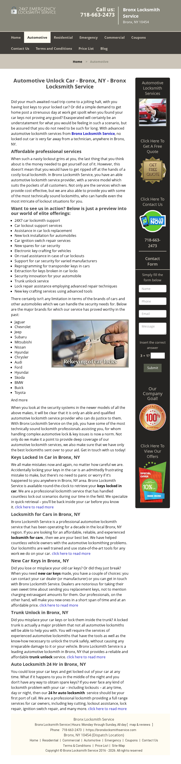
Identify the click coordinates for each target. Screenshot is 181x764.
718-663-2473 (97, 14)
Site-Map (118, 745)
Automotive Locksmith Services (152, 88)
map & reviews (140, 724)
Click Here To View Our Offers (152, 451)
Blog (103, 48)
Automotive (37, 37)
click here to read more (34, 507)
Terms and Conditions (54, 48)
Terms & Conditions (77, 745)
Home (16, 37)
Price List (86, 48)
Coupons (138, 37)
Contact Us (20, 48)
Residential (63, 37)
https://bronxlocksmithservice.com (111, 730)
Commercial (114, 37)
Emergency (88, 37)
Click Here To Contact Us (152, 201)
